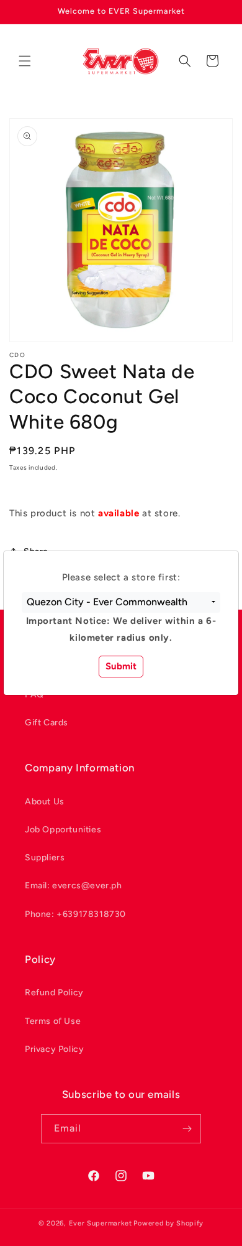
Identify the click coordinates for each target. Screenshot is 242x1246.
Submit (121, 666)
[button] (121, 602)
